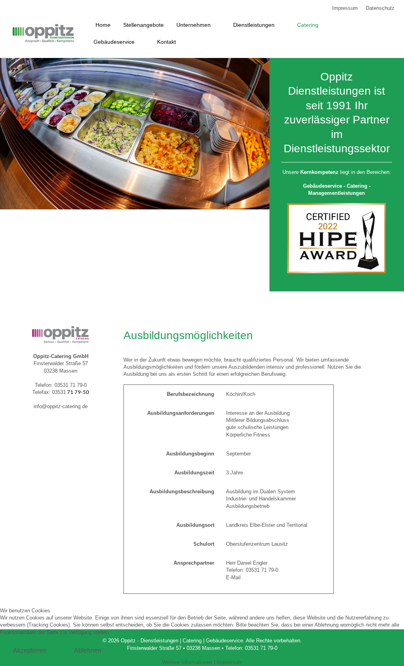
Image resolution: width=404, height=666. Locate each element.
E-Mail (233, 577)
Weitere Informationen (187, 662)
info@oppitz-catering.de (61, 406)
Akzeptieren (30, 650)
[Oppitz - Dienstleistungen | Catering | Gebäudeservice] (43, 33)
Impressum (229, 662)
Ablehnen (87, 650)
